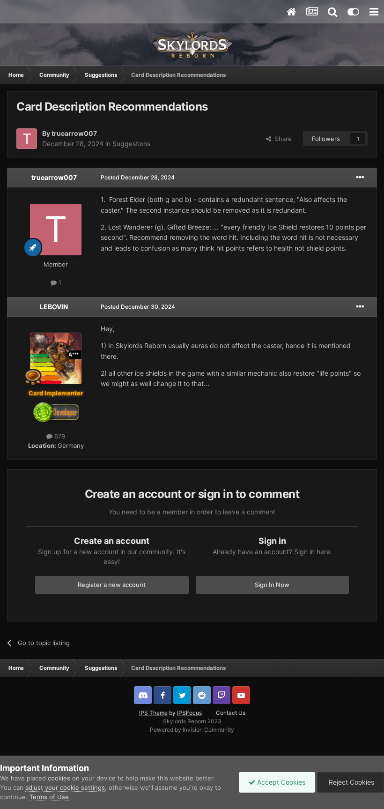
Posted (138, 177)
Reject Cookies (350, 782)
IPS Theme (153, 712)
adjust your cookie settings (65, 787)
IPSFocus (189, 712)
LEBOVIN (54, 307)
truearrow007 (74, 133)
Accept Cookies (280, 782)
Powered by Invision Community (192, 729)
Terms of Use (49, 797)
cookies (59, 778)
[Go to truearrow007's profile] (26, 138)
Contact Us (230, 712)
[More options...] (360, 177)
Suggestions (131, 144)
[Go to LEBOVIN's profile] (55, 358)
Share (281, 138)
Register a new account (112, 584)
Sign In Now (272, 584)
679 (58, 436)
